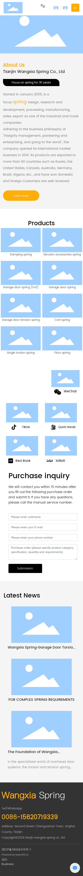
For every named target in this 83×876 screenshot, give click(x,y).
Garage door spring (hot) (21, 287)
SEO (4, 859)
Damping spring (21, 254)
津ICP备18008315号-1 (16, 849)
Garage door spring (62, 287)
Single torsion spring (21, 352)
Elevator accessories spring (62, 254)
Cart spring (62, 320)
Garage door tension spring (21, 320)
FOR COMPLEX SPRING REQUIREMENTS (41, 700)
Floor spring (62, 352)
